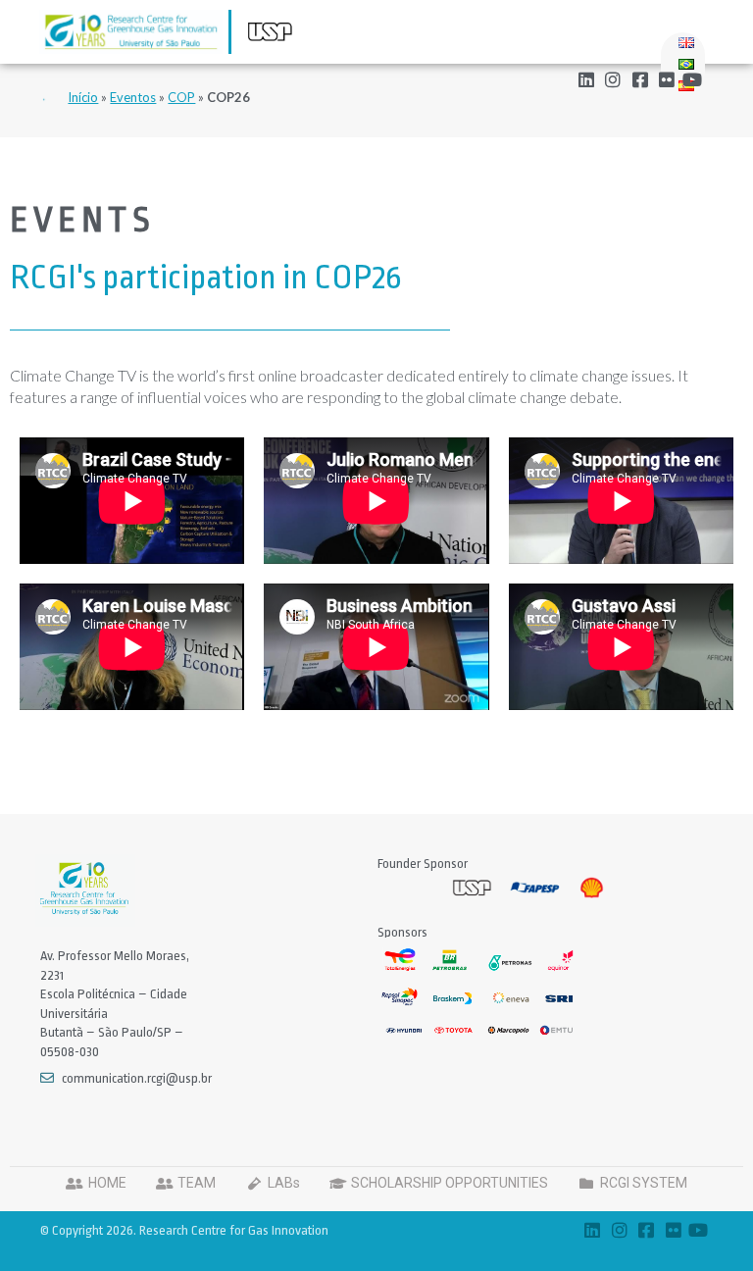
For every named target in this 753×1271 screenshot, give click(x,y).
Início (83, 97)
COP (181, 97)
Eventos (133, 97)
